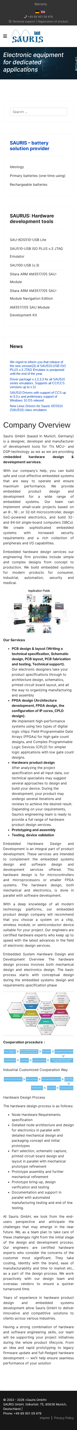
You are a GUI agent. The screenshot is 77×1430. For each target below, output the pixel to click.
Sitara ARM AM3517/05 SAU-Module (33, 278)
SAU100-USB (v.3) (24, 265)
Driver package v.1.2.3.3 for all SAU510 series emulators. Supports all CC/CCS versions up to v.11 (37, 383)
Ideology (17, 167)
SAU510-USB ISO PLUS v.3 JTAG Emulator (36, 252)
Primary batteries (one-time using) (37, 175)
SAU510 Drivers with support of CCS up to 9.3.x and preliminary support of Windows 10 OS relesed (38, 396)
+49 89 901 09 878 (40, 16)
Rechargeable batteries (28, 184)
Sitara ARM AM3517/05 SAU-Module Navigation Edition (33, 294)
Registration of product (53, 21)
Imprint (45, 1418)
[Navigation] (5, 36)
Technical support (23, 21)
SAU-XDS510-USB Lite (28, 240)
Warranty (40, 4)
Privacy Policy (64, 1418)
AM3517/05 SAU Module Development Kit (30, 311)
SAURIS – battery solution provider (29, 145)
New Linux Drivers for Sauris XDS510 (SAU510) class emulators (36, 408)
